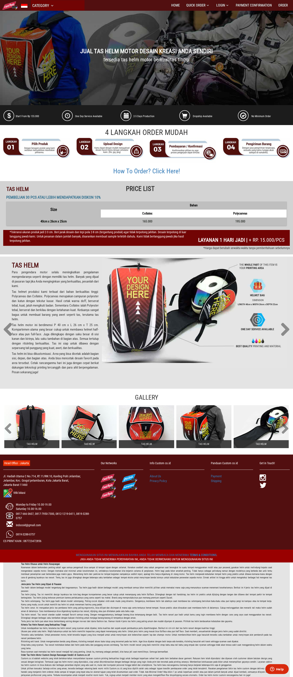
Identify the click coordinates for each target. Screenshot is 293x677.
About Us (155, 476)
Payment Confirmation (254, 5)
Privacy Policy (158, 481)
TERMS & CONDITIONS (203, 555)
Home (175, 5)
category (41, 5)
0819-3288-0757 (25, 534)
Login (220, 5)
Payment (216, 476)
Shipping (216, 481)
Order (283, 5)
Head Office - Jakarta (16, 463)
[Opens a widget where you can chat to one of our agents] (277, 669)
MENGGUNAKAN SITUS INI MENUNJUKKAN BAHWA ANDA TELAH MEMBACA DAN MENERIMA (133, 555)
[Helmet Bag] (31, 426)
